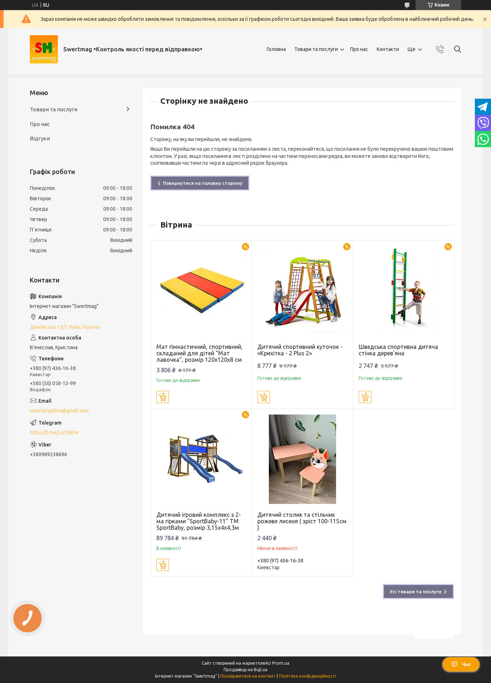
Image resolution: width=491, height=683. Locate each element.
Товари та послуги (316, 49)
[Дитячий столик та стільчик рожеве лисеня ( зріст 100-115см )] (302, 459)
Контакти (388, 49)
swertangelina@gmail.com (59, 410)
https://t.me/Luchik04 (54, 432)
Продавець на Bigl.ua (245, 669)
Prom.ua (280, 663)
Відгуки (40, 138)
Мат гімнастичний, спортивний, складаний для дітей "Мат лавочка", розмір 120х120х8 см (199, 353)
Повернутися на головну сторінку (203, 183)
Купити (162, 397)
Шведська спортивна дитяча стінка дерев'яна (398, 349)
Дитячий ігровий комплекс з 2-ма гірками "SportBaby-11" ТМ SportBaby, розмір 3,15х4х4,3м (198, 521)
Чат (466, 664)
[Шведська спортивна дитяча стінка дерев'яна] (403, 291)
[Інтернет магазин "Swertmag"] (44, 49)
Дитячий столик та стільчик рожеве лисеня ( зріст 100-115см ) (302, 521)
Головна (276, 49)
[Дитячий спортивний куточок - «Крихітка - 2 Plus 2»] (302, 291)
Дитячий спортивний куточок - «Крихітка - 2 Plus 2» (300, 349)
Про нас (359, 49)
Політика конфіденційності (307, 676)
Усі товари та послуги (415, 591)
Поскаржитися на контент (248, 676)
